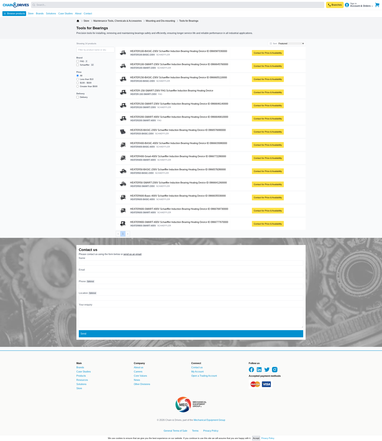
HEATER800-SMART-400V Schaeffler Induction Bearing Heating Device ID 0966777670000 (179, 222)
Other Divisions (142, 384)
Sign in (353, 3)
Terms (195, 430)
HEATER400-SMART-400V (143, 160)
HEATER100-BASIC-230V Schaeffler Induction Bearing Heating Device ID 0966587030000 (178, 51)
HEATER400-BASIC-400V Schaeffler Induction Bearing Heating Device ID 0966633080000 (178, 143)
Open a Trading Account (204, 376)
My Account (197, 371)
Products (81, 376)
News (137, 380)
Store (31, 13)
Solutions (51, 13)
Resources (82, 380)
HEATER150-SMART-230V (143, 107)
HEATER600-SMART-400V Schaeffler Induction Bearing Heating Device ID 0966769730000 (179, 209)
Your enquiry (85, 304)
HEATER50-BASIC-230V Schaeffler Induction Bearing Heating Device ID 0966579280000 (178, 169)
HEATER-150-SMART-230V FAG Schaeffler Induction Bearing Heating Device (171, 90)
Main (79, 363)
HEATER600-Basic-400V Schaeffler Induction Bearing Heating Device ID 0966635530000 (178, 196)
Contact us (197, 367)
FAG (160, 94)
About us (138, 367)
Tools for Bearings (188, 21)
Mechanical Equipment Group (209, 420)
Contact (88, 13)
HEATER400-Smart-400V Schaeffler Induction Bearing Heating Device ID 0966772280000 (178, 156)
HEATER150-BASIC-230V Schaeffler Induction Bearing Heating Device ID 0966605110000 (178, 77)
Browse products (16, 13)
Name (82, 258)
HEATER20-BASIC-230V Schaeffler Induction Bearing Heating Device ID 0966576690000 (178, 130)
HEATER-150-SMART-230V (143, 94)
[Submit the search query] (113, 49)
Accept (256, 438)
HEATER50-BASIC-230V (142, 173)
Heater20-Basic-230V (142, 133)
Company (139, 363)
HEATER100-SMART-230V (143, 68)
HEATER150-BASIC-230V (142, 81)
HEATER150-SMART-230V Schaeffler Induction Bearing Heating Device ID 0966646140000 (179, 103)
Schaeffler (163, 54)
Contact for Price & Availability (268, 53)
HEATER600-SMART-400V (143, 212)
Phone (82, 281)
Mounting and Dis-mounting (160, 21)
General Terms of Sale (175, 430)
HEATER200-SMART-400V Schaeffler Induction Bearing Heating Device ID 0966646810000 (179, 117)
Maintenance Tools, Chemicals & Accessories (117, 21)
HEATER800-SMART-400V (143, 225)
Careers (138, 371)
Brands (40, 13)
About (78, 13)
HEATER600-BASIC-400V (142, 199)
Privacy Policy (267, 438)
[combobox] (177, 5)
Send (83, 333)
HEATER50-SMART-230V (142, 186)
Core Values (140, 376)
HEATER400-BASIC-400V (142, 147)
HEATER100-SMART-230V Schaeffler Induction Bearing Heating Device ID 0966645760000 (179, 64)
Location (83, 293)
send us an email (132, 254)
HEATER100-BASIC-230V (142, 54)
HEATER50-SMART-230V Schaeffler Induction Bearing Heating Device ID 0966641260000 (178, 182)
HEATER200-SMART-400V (143, 120)
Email (82, 269)
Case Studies (65, 13)
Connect (196, 363)
